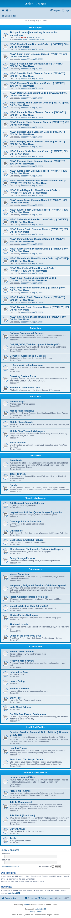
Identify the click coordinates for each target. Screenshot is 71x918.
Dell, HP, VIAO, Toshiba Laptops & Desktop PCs (35, 344)
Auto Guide (16, 460)
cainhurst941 (14, 893)
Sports (13, 485)
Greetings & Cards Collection (25, 521)
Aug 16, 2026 (37, 49)
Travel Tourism (18, 474)
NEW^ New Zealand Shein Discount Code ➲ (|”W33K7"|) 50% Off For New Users (33, 269)
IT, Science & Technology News (26, 365)
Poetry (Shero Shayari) (22, 660)
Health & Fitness (18, 748)
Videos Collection (19, 574)
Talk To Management (21, 802)
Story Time (16, 697)
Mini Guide (36, 455)
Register (14, 850)
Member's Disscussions (35, 772)
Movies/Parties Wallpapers (24, 615)
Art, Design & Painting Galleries (27, 503)
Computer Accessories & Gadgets (28, 356)
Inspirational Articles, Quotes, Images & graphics (36, 512)
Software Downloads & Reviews (26, 333)
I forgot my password (10, 866)
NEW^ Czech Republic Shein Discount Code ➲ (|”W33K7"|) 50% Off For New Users (35, 191)
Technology (35, 328)
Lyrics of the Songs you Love (25, 635)
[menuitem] (9, 11)
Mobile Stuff (35, 396)
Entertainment (36, 569)
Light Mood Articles (20, 707)
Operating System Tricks (23, 376)
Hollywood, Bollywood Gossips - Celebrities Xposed (38, 585)
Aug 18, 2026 (33, 37)
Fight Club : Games (20, 791)
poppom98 (25, 49)
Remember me (45, 866)
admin (23, 37)
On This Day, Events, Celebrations (28, 714)
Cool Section (35, 646)
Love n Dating (17, 681)
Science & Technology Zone (25, 387)
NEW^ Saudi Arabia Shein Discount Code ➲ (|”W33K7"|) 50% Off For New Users (33, 279)
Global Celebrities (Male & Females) (29, 606)
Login (4, 850)
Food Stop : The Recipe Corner (31, 39)
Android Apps (17, 401)
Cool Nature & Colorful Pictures (26, 540)
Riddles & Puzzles (19, 688)
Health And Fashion (35, 727)
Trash (13, 838)
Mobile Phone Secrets (21, 422)
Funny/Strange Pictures (22, 558)
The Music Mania (19, 624)
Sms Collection (18, 442)
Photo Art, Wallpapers (35, 498)
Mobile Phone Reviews (22, 410)
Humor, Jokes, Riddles (22, 651)
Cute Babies (16, 530)
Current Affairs (17, 829)
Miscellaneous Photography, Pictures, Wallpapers (36, 549)
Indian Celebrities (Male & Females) (29, 596)
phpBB (26, 904)
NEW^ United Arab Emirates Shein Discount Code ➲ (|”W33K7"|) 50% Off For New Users (38, 181)
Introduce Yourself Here (22, 777)
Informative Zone (19, 672)
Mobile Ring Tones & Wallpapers (27, 431)
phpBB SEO (41, 909)
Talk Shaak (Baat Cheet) (22, 815)
